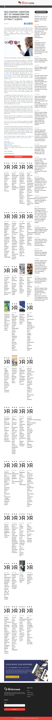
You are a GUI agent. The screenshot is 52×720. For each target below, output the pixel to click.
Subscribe (14, 709)
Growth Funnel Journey (11, 121)
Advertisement (30, 694)
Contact (28, 696)
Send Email (9, 144)
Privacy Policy (30, 692)
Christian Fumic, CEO (28, 95)
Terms (28, 690)
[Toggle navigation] (4, 6)
